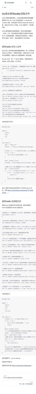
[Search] (26, 2)
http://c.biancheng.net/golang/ (21, 365)
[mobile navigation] (31, 2)
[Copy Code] (33, 66)
